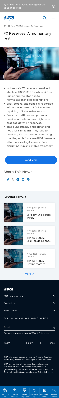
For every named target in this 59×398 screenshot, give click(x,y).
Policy (29, 342)
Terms (51, 342)
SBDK (7, 342)
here (50, 372)
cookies (17, 7)
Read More (31, 159)
